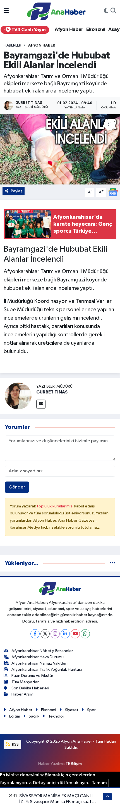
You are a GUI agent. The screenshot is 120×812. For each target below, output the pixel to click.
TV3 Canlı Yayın (27, 29)
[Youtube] (75, 633)
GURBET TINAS (52, 392)
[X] (45, 633)
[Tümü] (112, 563)
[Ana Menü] (6, 11)
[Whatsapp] (85, 633)
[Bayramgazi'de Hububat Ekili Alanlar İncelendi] (60, 149)
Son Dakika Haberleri (30, 688)
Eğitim (14, 716)
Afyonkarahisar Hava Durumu (37, 657)
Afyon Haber (69, 29)
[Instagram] (55, 633)
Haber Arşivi (22, 694)
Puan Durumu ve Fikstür (32, 676)
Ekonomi (95, 29)
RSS (15, 744)
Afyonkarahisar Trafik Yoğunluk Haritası (46, 669)
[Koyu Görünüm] (106, 11)
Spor (91, 710)
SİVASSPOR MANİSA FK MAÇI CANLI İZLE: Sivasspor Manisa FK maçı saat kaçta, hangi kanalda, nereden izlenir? (59, 802)
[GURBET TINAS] (18, 395)
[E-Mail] (40, 404)
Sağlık (34, 716)
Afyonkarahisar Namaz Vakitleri (39, 663)
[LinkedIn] (65, 633)
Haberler (12, 45)
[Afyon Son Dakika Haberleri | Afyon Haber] (56, 11)
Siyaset (71, 710)
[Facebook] (35, 633)
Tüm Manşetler (25, 682)
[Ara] (113, 11)
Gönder (17, 487)
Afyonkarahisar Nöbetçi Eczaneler (42, 651)
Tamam (99, 783)
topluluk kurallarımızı (55, 506)
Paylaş (16, 191)
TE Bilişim (74, 764)
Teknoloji (56, 716)
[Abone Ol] (113, 192)
